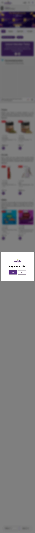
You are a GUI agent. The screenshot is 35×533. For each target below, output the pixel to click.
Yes (13, 272)
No (22, 272)
